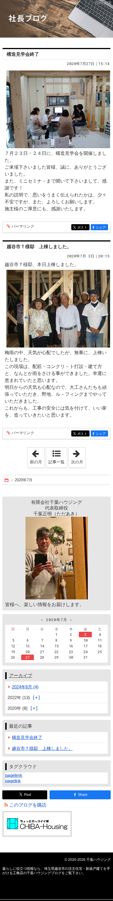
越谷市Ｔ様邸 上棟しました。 (39, 246)
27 (27, 657)
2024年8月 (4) (25, 686)
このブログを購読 (27, 804)
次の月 (78, 455)
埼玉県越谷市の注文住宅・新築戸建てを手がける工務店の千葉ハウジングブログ (56, 19)
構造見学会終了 (23, 54)
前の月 (37, 455)
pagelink (13, 780)
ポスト (83, 227)
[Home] (7, 480)
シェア (102, 227)
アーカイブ (20, 675)
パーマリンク (23, 226)
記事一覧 (56, 462)
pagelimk (13, 775)
